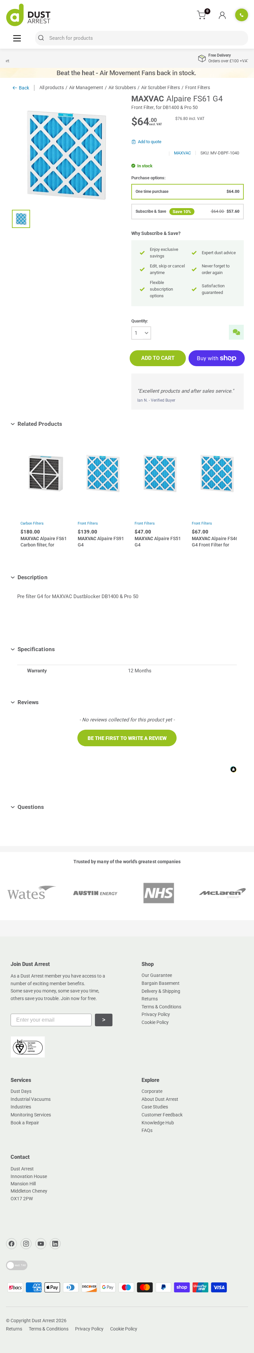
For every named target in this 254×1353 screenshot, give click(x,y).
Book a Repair (25, 1122)
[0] (201, 15)
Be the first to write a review (127, 738)
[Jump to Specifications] (59, 649)
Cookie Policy (155, 1022)
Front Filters (88, 523)
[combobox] (141, 38)
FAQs (147, 1130)
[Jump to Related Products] (67, 424)
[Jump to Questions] (49, 807)
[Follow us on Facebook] (11, 1243)
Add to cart (158, 358)
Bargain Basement (161, 983)
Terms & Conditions (161, 1006)
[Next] (227, 500)
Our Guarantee (157, 975)
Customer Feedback (162, 1114)
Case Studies (155, 1106)
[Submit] (42, 38)
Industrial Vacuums (31, 1099)
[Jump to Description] (52, 577)
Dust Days (21, 1091)
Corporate (152, 1091)
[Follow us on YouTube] (40, 1243)
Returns (150, 998)
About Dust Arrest (160, 1099)
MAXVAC (182, 152)
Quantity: (139, 320)
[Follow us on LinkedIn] (55, 1243)
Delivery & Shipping (161, 991)
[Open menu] (17, 37)
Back (24, 87)
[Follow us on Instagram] (26, 1243)
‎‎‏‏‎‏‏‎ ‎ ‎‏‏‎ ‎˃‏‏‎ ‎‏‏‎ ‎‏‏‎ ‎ (103, 1020)
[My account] (222, 15)
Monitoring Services (31, 1114)
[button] (127, 738)
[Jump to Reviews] (43, 702)
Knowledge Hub (158, 1122)
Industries (21, 1106)
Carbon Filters (32, 523)
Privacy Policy (156, 1014)
